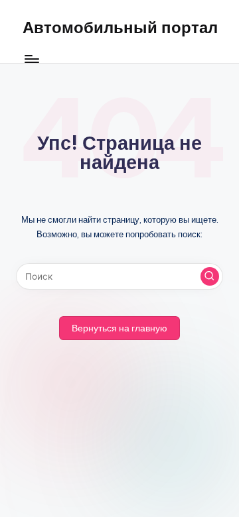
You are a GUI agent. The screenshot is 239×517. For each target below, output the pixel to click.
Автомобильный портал (120, 27)
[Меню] (31, 59)
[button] (209, 276)
